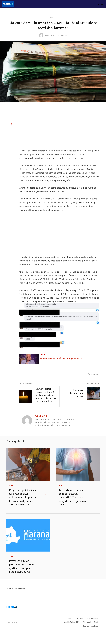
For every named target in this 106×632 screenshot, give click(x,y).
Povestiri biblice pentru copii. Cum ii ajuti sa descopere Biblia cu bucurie (21, 566)
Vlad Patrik (50, 35)
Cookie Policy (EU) (71, 622)
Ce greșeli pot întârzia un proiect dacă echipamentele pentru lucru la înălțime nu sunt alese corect (23, 497)
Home (68, 618)
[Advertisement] (59, 127)
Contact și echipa (90, 626)
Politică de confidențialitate (86, 618)
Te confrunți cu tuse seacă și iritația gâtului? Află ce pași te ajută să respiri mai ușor (72, 497)
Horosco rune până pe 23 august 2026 (61, 358)
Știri (52, 17)
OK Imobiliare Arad (90, 622)
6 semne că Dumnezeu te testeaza (76, 393)
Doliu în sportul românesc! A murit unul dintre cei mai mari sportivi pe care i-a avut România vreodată (46, 396)
